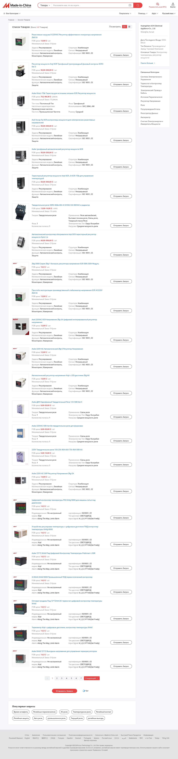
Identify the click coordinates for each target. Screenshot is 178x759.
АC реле (64, 712)
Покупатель (124, 13)
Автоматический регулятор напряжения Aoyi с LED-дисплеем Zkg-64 (60, 375)
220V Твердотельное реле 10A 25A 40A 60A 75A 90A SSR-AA (57, 449)
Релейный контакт (103, 712)
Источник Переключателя (151, 97)
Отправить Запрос (121, 55)
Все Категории (12, 13)
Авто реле (38, 718)
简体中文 (36, 738)
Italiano (96, 738)
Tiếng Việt (165, 738)
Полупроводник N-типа (150, 109)
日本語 (53, 738)
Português (87, 738)
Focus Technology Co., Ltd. (86, 745)
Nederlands (133, 738)
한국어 (116, 738)
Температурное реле (82, 712)
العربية (124, 738)
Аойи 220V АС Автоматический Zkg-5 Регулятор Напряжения (57, 349)
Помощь (141, 13)
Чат (86, 690)
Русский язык (107, 738)
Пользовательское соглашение (54, 735)
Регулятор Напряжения (150, 101)
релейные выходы (95, 718)
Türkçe (157, 738)
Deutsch (78, 738)
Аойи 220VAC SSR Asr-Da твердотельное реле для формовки (57, 426)
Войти (172, 7)
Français (61, 738)
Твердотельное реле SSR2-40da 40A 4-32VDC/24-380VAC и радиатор (61, 205)
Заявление (36, 735)
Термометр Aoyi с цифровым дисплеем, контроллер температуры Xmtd (62, 627)
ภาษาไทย (148, 738)
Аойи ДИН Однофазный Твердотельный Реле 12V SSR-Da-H (57, 402)
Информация (148, 735)
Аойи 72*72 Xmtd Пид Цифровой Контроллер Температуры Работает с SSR (63, 553)
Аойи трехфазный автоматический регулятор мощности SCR (57, 149)
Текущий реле (77, 718)
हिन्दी (141, 738)
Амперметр (145, 117)
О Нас (27, 735)
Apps (154, 13)
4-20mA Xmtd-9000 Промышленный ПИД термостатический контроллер (62, 577)
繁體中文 (45, 738)
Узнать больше (148, 63)
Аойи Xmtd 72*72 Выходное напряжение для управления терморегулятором (64, 651)
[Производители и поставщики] (17, 5)
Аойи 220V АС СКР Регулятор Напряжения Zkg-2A (53, 473)
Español (70, 738)
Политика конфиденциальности (80, 735)
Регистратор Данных (149, 113)
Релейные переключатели (44, 712)
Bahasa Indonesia (90, 740)
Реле (143, 105)
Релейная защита (21, 718)
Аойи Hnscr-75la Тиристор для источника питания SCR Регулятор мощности (64, 93)
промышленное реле (57, 718)
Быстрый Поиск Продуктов (131, 735)
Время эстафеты (21, 712)
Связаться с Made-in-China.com (106, 735)
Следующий (91, 678)
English (27, 738)
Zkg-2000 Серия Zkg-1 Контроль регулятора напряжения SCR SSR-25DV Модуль (65, 263)
